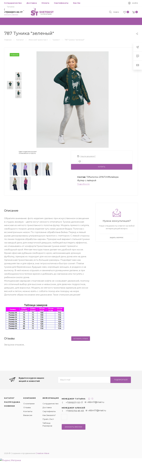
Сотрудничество (51, 403)
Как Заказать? (49, 415)
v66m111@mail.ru (97, 410)
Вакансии (27, 415)
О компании (29, 403)
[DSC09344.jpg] (72, 99)
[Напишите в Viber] (92, 399)
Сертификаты (49, 411)
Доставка (47, 407)
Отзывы (27, 407)
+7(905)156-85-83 (75, 411)
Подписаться (121, 380)
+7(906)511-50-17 (13, 12)
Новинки (9, 406)
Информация (51, 398)
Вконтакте (64, 417)
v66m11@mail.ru (95, 402)
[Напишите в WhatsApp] (89, 399)
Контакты (27, 411)
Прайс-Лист (48, 419)
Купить (101, 167)
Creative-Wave (42, 453)
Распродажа (12, 402)
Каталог (9, 398)
